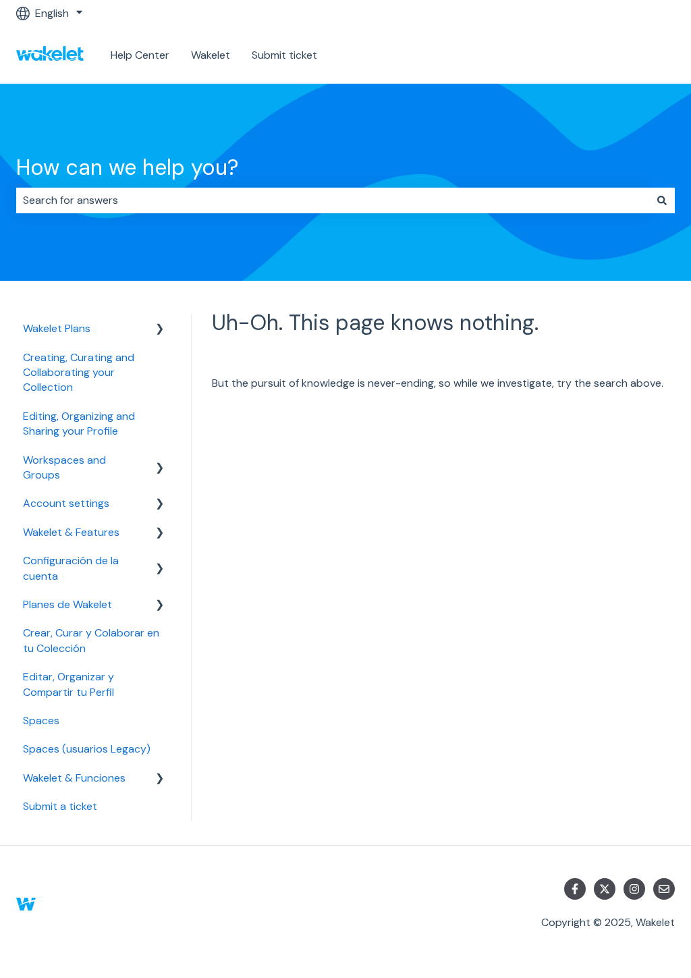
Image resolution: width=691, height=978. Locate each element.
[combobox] (332, 200)
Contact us (633, 55)
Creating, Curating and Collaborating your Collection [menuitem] (78, 372)
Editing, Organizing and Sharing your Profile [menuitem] (79, 423)
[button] (160, 330)
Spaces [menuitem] (41, 720)
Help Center (140, 55)
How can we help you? (127, 167)
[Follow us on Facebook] (575, 889)
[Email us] (664, 889)
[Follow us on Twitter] (604, 889)
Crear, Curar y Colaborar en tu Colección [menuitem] (91, 640)
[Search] (662, 200)
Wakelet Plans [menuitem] (56, 328)
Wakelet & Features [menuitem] (71, 532)
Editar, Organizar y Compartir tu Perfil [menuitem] (68, 684)
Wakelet (210, 55)
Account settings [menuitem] (66, 503)
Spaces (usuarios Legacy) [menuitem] (86, 749)
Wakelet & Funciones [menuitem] (74, 778)
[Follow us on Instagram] (634, 889)
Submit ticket (284, 55)
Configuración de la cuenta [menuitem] (71, 567)
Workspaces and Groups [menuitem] (64, 467)
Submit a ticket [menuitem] (60, 806)
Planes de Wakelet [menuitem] (67, 604)
